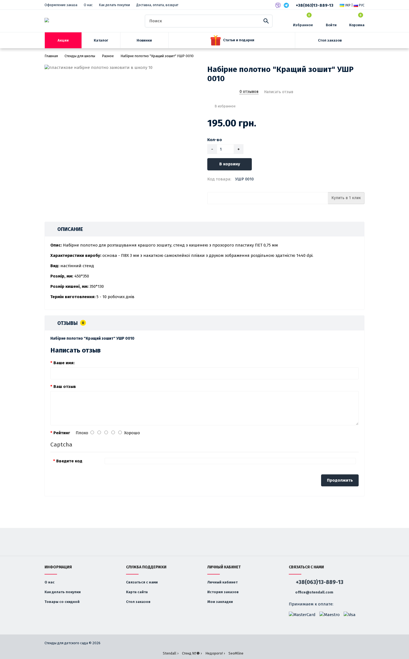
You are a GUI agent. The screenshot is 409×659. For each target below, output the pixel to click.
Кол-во (214, 139)
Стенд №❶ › (192, 653)
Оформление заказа (61, 5)
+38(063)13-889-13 (314, 5)
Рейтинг (61, 432)
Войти (331, 25)
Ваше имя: (64, 362)
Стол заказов (138, 602)
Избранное (303, 20)
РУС (361, 5)
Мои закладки (220, 602)
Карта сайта (137, 592)
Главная (51, 56)
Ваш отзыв (64, 386)
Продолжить (340, 480)
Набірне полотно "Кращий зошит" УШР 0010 (157, 56)
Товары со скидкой (62, 602)
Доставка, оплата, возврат (157, 5)
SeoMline (235, 653)
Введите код (69, 461)
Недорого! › (215, 653)
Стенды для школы (80, 56)
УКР (347, 5)
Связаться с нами (142, 582)
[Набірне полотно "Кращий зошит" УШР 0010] (123, 68)
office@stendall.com (313, 592)
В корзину (229, 163)
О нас (88, 5)
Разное (108, 56)
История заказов (223, 592)
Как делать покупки (114, 5)
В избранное (225, 106)
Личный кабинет (222, 582)
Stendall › (170, 653)
